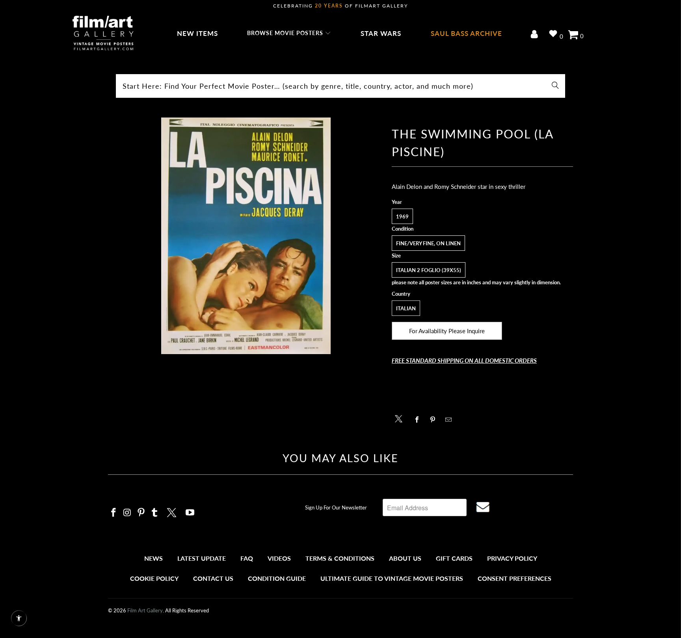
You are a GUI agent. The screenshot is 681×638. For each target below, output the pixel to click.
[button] (289, 33)
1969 (402, 216)
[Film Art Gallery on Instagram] (128, 513)
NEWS (153, 558)
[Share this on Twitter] (400, 418)
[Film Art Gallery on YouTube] (190, 513)
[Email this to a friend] (451, 419)
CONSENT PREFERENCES (514, 578)
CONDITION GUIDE (277, 578)
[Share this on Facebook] (419, 419)
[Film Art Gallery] (103, 33)
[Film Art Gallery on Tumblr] (155, 513)
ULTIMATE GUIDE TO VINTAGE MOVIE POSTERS (391, 578)
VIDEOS (279, 558)
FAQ (246, 558)
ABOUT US (405, 558)
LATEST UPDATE (201, 558)
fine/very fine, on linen (428, 243)
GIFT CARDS (454, 558)
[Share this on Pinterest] (435, 419)
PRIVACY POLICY (512, 558)
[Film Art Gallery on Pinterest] (141, 513)
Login (535, 35)
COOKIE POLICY (154, 578)
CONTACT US (213, 578)
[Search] (555, 86)
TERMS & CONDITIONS (339, 558)
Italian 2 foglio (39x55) (428, 270)
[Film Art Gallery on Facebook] (114, 513)
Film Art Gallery (145, 610)
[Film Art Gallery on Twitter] (172, 511)
